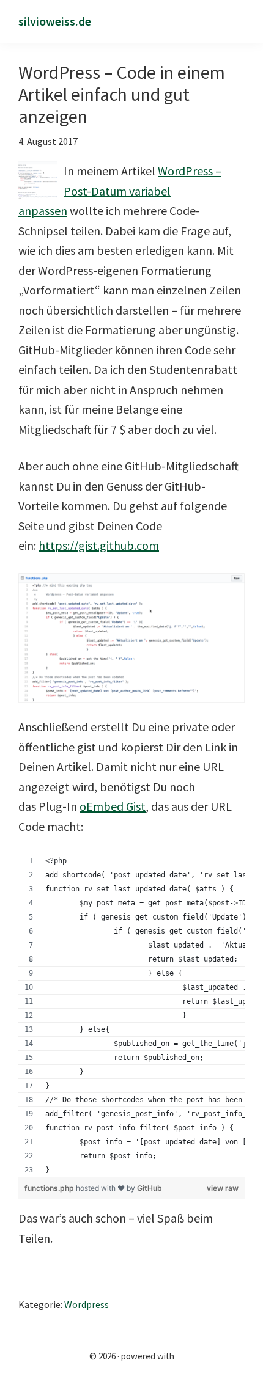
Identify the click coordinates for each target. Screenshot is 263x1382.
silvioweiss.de (54, 21)
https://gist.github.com (99, 545)
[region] (131, 1015)
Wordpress (86, 1304)
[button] (240, 22)
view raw (223, 1188)
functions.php (50, 1188)
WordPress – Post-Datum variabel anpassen (119, 190)
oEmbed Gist (113, 806)
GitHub (149, 1188)
